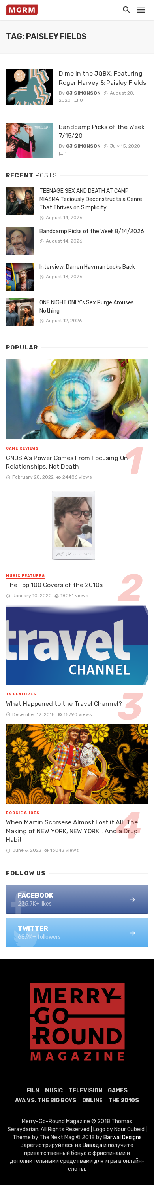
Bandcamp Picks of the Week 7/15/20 (102, 131)
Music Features (25, 576)
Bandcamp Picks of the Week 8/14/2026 (91, 231)
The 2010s (123, 1100)
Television (85, 1090)
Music (54, 1090)
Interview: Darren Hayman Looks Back (87, 267)
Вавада (92, 1145)
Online (92, 1100)
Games (118, 1090)
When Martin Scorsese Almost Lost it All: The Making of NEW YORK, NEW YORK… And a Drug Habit (72, 830)
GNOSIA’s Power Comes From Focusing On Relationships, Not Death (67, 462)
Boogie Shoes (22, 813)
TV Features (21, 694)
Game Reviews (22, 448)
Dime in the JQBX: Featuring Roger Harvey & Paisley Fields (102, 78)
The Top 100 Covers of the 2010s (54, 585)
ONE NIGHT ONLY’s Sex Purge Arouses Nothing (86, 306)
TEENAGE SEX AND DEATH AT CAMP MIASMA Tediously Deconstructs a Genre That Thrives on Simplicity (90, 199)
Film (32, 1090)
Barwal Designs (122, 1137)
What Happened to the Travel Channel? (64, 703)
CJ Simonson (83, 93)
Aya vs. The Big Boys (45, 1100)
